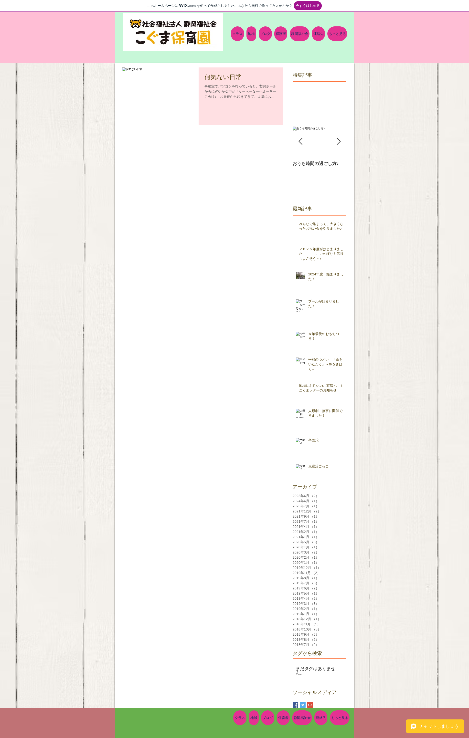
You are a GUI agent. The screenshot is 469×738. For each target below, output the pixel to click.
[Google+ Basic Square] (310, 705)
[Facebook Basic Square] (295, 705)
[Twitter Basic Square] (303, 705)
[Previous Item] (300, 141)
